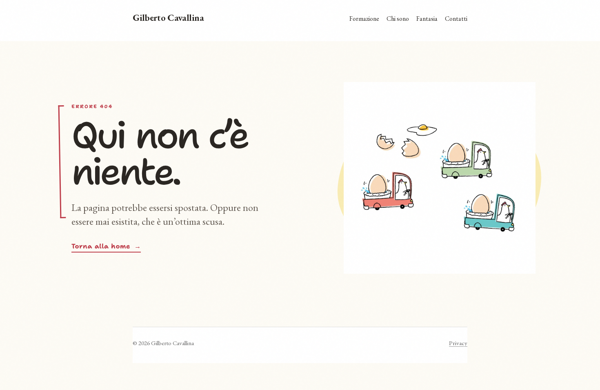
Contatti (456, 18)
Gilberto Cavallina (168, 18)
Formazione (364, 18)
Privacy (458, 343)
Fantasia (427, 18)
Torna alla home (106, 246)
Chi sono (398, 18)
